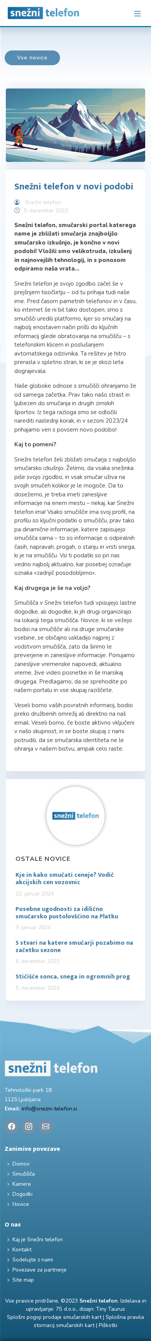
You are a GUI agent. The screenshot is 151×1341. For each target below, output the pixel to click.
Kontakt (21, 1250)
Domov (20, 1164)
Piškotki (108, 1325)
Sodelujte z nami (32, 1260)
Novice (20, 1204)
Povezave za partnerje (39, 1270)
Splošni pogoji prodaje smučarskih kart (54, 1317)
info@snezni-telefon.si (49, 1108)
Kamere (21, 1184)
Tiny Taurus (110, 1309)
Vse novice (32, 57)
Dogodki (22, 1194)
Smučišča (23, 1174)
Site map (23, 1280)
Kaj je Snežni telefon (37, 1239)
